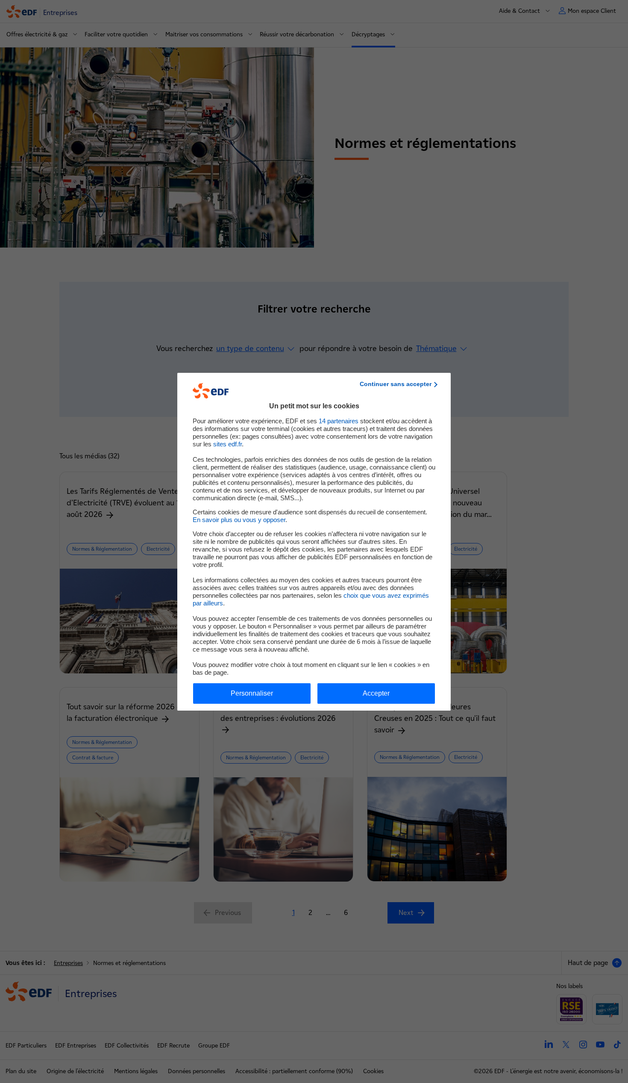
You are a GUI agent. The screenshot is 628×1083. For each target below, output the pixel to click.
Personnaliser (252, 693)
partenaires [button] (338, 421)
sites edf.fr (227, 444)
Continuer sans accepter (395, 384)
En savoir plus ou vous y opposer (239, 519)
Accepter (376, 693)
